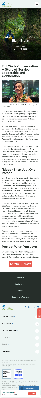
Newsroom (6, 351)
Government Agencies (20, 297)
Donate (5, 337)
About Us (20, 278)
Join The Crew (7, 316)
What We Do (6, 323)
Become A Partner (9, 330)
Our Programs (20, 284)
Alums (20, 290)
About (4, 344)
